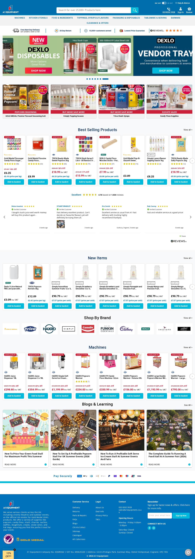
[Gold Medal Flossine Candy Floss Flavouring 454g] (38, 144)
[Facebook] (149, 528)
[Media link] (97, 56)
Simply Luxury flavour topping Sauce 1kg (156, 159)
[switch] (164, 3)
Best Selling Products (97, 129)
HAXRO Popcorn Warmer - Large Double (178, 377)
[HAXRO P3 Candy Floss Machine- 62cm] (109, 361)
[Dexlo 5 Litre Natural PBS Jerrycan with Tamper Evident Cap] (14, 272)
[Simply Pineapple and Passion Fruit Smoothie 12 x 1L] (133, 272)
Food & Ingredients (62, 18)
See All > (188, 405)
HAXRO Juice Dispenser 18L (10, 377)
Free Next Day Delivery (30, 30)
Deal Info (100, 511)
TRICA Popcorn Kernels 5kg (34, 288)
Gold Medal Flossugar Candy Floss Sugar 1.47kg (14, 159)
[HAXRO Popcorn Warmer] (86, 361)
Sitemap (76, 531)
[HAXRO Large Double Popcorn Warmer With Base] (157, 361)
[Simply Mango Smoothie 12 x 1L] (181, 272)
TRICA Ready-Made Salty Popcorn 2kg (179, 159)
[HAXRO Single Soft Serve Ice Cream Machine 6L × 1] (62, 361)
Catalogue (77, 535)
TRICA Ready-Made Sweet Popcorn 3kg (60, 159)
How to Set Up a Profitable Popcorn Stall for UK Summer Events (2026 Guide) (72, 456)
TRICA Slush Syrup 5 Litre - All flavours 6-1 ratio (85, 159)
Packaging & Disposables (126, 18)
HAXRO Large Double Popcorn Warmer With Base (156, 377)
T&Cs (98, 519)
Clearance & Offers (97, 23)
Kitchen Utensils (38, 18)
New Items (97, 258)
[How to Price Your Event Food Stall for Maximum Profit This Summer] (25, 430)
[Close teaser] (14, 549)
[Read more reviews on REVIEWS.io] (179, 241)
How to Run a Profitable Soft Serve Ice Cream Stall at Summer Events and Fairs (120, 456)
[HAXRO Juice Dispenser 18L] (14, 361)
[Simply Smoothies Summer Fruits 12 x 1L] (62, 272)
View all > (188, 130)
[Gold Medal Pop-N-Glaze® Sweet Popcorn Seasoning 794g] (133, 144)
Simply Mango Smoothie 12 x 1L (178, 288)
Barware (175, 18)
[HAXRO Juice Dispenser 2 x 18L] (38, 361)
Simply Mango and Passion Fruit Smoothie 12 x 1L (155, 288)
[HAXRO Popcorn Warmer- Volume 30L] (133, 361)
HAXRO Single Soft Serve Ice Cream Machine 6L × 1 (60, 377)
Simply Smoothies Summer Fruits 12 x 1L (61, 288)
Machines (20, 18)
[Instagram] (153, 528)
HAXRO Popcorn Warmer (83, 377)
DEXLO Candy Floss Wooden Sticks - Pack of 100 (109, 159)
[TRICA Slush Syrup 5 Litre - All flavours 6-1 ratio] (86, 144)
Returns (76, 511)
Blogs (75, 523)
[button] (192, 160)
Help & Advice (184, 3)
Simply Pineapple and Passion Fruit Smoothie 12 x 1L (132, 288)
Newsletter (153, 502)
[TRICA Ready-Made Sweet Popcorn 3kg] (62, 144)
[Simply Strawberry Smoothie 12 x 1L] (86, 272)
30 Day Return (65, 31)
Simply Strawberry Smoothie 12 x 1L (84, 288)
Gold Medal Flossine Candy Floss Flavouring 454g (37, 159)
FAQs (75, 519)
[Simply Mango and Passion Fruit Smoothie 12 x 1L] (157, 272)
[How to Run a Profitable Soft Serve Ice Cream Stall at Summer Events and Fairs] (121, 430)
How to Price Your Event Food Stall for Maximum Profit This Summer (24, 455)
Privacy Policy (102, 515)
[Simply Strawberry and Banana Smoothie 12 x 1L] (109, 272)
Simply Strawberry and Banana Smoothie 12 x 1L (109, 288)
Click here (184, 505)
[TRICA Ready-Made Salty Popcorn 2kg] (181, 144)
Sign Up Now (181, 516)
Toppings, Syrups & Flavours (93, 18)
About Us (100, 507)
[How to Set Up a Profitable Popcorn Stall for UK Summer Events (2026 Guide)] (73, 430)
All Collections (79, 539)
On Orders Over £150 (30, 31)
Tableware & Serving (155, 18)
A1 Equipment (101, 556)
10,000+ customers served (100, 31)
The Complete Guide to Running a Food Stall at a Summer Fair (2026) (167, 455)
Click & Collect (79, 527)
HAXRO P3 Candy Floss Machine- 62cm (108, 377)
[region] (97, 217)
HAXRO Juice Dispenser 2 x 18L (35, 377)
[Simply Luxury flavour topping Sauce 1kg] (157, 144)
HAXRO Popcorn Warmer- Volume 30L (132, 377)
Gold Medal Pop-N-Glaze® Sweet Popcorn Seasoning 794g (132, 159)
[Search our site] (135, 10)
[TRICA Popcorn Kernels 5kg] (38, 272)
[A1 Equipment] (11, 9)
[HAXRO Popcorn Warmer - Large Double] (181, 361)
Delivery (76, 507)
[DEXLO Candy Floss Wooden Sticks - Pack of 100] (109, 144)
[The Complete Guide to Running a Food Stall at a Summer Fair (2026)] (169, 430)
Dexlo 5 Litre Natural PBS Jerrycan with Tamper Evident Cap (13, 288)
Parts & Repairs (79, 515)
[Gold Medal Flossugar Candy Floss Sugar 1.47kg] (14, 144)
